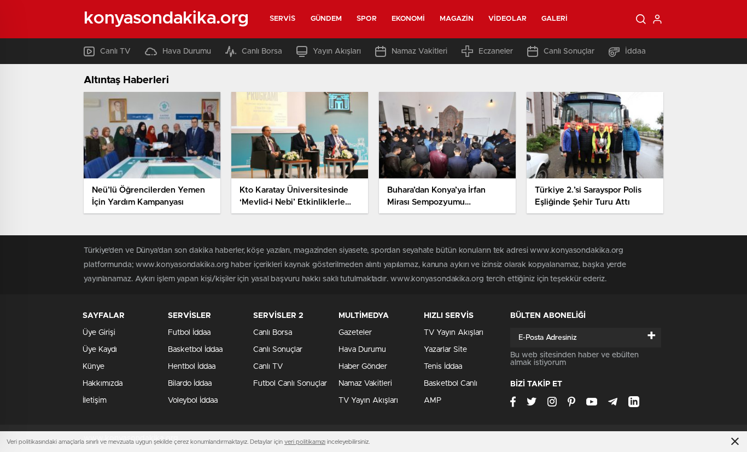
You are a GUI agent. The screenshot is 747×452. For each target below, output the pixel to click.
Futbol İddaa (189, 333)
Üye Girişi (99, 333)
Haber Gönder (363, 366)
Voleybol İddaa (193, 400)
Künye (93, 366)
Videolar (507, 18)
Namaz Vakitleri (419, 51)
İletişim (95, 400)
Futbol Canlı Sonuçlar (290, 383)
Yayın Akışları (337, 51)
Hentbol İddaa (191, 366)
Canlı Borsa (262, 51)
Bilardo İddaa (190, 383)
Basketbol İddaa (195, 350)
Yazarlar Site (445, 350)
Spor (366, 18)
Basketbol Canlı (450, 383)
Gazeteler (355, 333)
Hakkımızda (102, 383)
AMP (432, 400)
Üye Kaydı (100, 350)
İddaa (635, 51)
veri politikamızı (304, 442)
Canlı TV (115, 51)
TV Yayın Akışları (368, 400)
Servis (283, 18)
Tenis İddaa (443, 366)
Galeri (554, 18)
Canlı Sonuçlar (569, 51)
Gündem (326, 18)
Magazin (457, 18)
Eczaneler (495, 51)
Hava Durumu (186, 51)
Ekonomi (408, 18)
